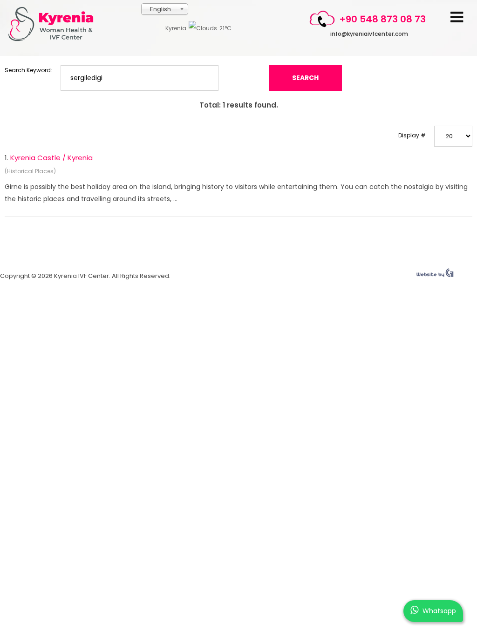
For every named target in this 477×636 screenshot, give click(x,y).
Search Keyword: (28, 70)
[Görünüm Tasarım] (435, 275)
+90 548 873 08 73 (382, 19)
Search (305, 77)
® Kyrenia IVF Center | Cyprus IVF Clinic (55, 24)
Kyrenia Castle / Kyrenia (51, 157)
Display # (412, 135)
